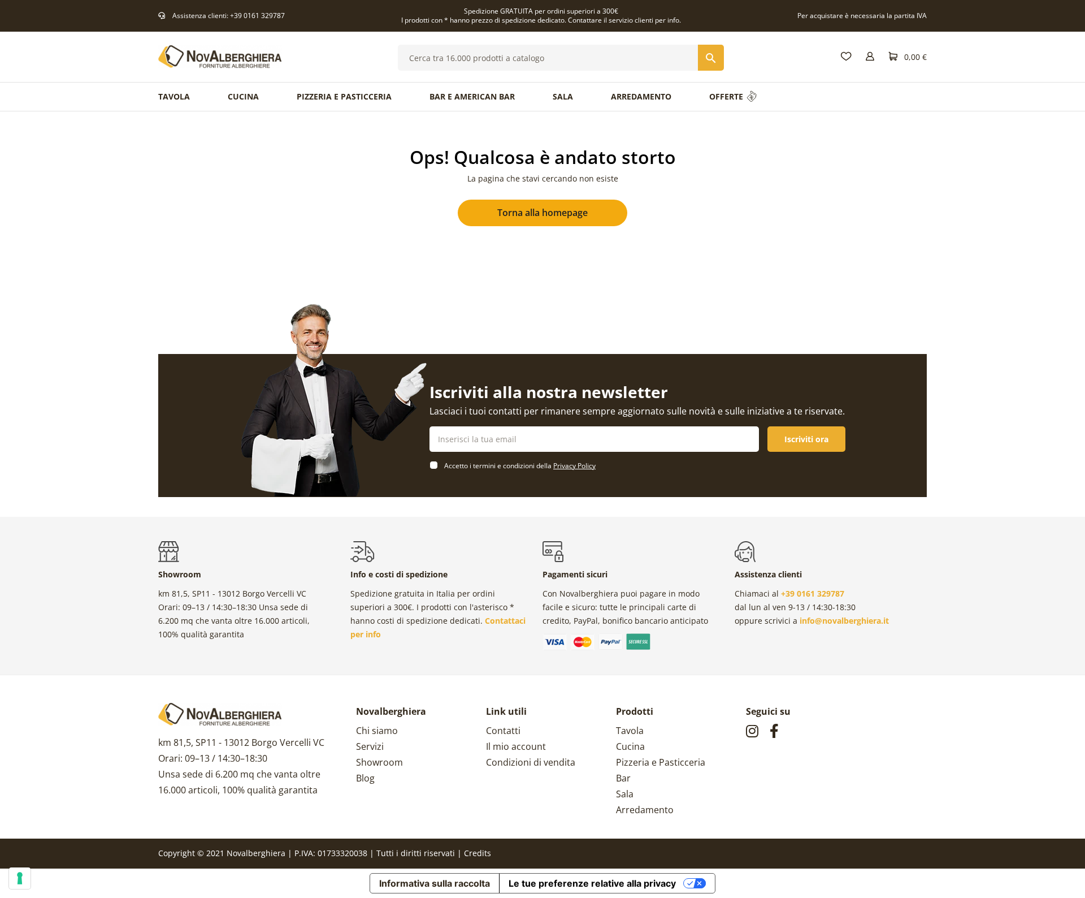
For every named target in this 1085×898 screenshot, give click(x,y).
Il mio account (516, 746)
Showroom (379, 762)
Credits (477, 853)
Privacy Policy (574, 465)
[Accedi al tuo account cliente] (870, 56)
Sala (624, 794)
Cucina (630, 746)
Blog (365, 778)
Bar (623, 778)
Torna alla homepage (542, 212)
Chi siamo (377, 730)
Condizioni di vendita (530, 762)
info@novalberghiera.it (844, 620)
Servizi (370, 746)
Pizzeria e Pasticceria (660, 762)
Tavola (630, 730)
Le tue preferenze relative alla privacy (592, 883)
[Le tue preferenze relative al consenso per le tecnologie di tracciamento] (20, 878)
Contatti (503, 730)
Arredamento (645, 810)
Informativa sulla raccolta (434, 883)
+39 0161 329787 (257, 15)
